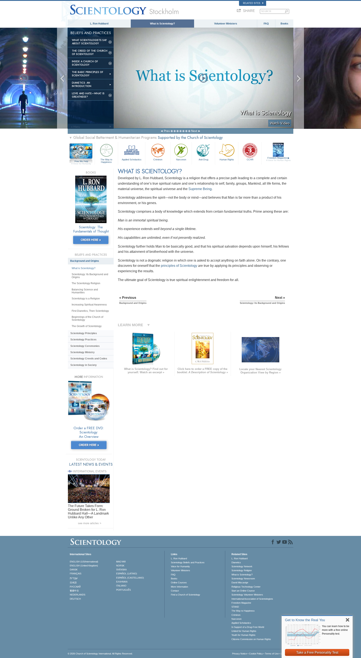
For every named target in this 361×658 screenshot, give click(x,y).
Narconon (181, 159)
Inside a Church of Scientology (85, 63)
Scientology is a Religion (86, 298)
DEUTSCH (75, 599)
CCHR (250, 159)
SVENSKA (121, 569)
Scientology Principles (83, 333)
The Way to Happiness (106, 160)
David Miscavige (239, 582)
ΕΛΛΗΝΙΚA (121, 581)
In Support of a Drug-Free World (247, 627)
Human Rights (227, 159)
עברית (74, 578)
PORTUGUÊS (123, 590)
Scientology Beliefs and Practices (188, 562)
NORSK (120, 565)
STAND (235, 607)
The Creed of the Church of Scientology (89, 52)
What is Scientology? (162, 23)
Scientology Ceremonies (85, 346)
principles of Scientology (179, 265)
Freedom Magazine (278, 159)
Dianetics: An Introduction (81, 84)
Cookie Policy (256, 653)
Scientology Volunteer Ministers (247, 594)
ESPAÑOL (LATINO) (126, 573)
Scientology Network (241, 566)
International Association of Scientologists (252, 599)
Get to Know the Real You (305, 620)
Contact (175, 590)
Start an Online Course (243, 590)
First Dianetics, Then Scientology (90, 310)
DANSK (74, 569)
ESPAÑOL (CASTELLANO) (130, 577)
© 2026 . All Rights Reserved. (100, 653)
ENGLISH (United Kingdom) (84, 565)
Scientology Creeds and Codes (88, 358)
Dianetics (236, 562)
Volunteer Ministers (225, 23)
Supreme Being (200, 189)
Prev (167, 131)
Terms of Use (272, 653)
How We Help (81, 161)
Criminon (157, 159)
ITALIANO (121, 585)
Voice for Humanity (180, 566)
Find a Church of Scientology (185, 594)
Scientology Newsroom (243, 578)
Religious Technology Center (246, 586)
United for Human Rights (243, 631)
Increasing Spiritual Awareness (89, 304)
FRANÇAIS (75, 573)
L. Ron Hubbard (99, 23)
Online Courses (179, 582)
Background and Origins (84, 260)
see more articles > (89, 523)
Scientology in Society (83, 365)
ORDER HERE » (91, 240)
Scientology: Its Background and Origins (90, 276)
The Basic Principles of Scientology (87, 73)
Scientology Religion (241, 570)
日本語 (73, 582)
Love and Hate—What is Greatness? (88, 95)
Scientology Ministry (82, 352)
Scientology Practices (83, 339)
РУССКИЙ (75, 586)
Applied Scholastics (131, 159)
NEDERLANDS (77, 594)
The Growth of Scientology (87, 326)
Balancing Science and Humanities (85, 291)
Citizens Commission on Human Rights (251, 639)
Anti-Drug (203, 159)
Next (194, 131)
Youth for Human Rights (243, 635)
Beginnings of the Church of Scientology (87, 318)
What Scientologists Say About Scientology (89, 41)
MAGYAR (121, 561)
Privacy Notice (239, 653)
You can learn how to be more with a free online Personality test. (335, 630)
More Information (179, 586)
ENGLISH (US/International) (84, 561)
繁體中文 (74, 590)
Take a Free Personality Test (317, 652)
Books (284, 23)
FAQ (266, 23)
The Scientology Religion (86, 283)
